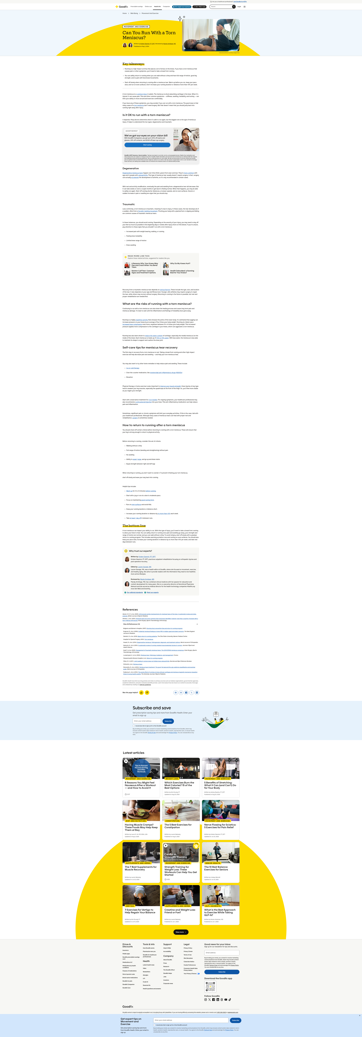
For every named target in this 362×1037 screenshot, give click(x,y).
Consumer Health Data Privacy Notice (191, 969)
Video (144, 968)
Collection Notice (189, 961)
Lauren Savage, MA (144, 567)
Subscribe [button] (168, 721)
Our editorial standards (135, 592)
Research (166, 966)
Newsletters (146, 972)
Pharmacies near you (149, 951)
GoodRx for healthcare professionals (150, 956)
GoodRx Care (126, 988)
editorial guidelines (145, 685)
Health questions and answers (152, 989)
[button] (181, 7)
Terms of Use (152, 732)
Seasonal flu (146, 985)
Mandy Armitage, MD (169, 44)
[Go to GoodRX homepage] (121, 6)
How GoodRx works (148, 948)
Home (125, 13)
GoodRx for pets (127, 981)
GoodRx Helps (167, 973)
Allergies (145, 975)
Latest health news (148, 965)
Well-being (134, 13)
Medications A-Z (127, 962)
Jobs (164, 977)
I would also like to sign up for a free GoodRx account (150, 726)
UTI (144, 978)
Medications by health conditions (129, 966)
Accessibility (167, 951)
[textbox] (147, 721)
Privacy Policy (173, 732)
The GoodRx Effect (169, 970)
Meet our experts (153, 592)
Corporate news (168, 983)
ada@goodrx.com (233, 1012)
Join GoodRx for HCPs (240, 1)
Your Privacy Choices (190, 973)
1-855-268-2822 (221, 1012)
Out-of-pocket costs (129, 974)
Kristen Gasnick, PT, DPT (147, 44)
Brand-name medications (130, 977)
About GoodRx (167, 960)
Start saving (147, 145)
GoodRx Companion (128, 984)
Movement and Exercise (150, 13)
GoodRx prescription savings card (131, 958)
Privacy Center (188, 951)
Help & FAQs (167, 948)
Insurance (126, 950)
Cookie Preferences (190, 965)
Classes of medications (130, 971)
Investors (166, 980)
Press (165, 963)
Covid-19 (145, 982)
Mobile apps (126, 954)
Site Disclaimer (188, 958)
